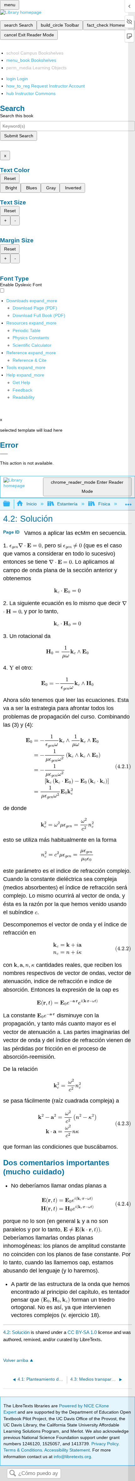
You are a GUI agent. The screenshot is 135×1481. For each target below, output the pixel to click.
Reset (10, 178)
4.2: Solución (16, 1332)
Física (104, 503)
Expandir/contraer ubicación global (128, 502)
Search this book (16, 115)
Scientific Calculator (32, 345)
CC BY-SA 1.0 (82, 1332)
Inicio (31, 503)
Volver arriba (15, 1360)
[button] (22, 390)
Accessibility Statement (67, 1449)
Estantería (67, 503)
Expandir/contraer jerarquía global (10, 504)
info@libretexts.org (71, 1456)
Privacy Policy (104, 1443)
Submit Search (18, 135)
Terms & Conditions (22, 1449)
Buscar (12, 1473)
